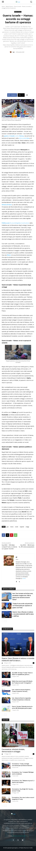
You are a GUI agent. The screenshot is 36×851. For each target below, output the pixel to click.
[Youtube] (22, 840)
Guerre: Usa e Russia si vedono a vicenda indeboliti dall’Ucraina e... (18, 659)
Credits (31, 847)
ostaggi (27, 526)
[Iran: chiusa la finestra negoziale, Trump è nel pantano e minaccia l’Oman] (6, 700)
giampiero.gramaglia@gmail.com (20, 836)
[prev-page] (3, 621)
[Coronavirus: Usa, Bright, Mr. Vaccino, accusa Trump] (6, 791)
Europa (3, 608)
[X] (7, 535)
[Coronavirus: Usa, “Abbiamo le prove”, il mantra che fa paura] (6, 783)
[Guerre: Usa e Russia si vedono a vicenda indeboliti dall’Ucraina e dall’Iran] (7, 614)
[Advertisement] (18, 74)
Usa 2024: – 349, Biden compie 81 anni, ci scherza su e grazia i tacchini (9, 547)
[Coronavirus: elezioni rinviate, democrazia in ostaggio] (18, 735)
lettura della (23, 138)
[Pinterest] (11, 535)
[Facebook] (3, 535)
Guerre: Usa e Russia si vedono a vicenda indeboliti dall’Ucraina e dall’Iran (23, 614)
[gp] (11, 52)
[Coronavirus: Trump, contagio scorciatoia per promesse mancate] (6, 766)
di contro (14, 136)
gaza (8, 526)
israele (16, 526)
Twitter (24, 578)
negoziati (22, 526)
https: (17, 559)
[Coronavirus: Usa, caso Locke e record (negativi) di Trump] (6, 800)
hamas (11, 526)
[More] (27, 95)
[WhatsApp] (15, 535)
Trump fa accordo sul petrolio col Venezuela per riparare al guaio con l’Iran (22, 605)
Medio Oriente (9, 6)
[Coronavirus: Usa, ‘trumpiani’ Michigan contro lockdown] (6, 774)
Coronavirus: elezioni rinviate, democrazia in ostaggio (13, 750)
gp (13, 52)
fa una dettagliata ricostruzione (15, 223)
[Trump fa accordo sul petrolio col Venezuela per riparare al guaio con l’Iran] (7, 606)
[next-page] (6, 621)
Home (3, 6)
